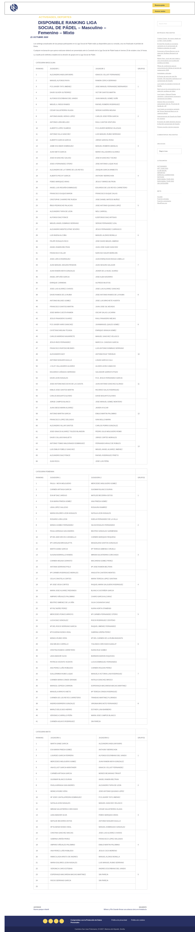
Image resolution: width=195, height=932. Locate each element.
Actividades (162, 166)
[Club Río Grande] (17, 7)
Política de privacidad (119, 920)
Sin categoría (162, 183)
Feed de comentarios (164, 201)
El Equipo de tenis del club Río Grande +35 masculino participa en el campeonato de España (169, 79)
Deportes (161, 172)
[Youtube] (61, 921)
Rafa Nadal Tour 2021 (165, 179)
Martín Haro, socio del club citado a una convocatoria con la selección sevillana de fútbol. (168, 61)
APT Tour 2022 (162, 168)
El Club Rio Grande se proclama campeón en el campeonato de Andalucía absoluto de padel (167, 46)
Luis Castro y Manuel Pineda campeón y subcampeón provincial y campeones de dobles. (169, 96)
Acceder (160, 197)
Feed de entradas (163, 199)
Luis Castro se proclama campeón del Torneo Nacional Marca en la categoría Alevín (168, 111)
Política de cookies (138, 920)
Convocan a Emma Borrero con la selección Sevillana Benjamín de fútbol (168, 53)
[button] (83, 898)
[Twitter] (50, 921)
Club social (162, 170)
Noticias (160, 177)
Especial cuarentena (165, 175)
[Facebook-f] (45, 921)
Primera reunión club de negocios (168, 127)
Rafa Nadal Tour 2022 (165, 181)
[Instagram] (56, 921)
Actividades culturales (164, 73)
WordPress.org (162, 203)
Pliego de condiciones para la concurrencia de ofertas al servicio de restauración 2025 (169, 68)
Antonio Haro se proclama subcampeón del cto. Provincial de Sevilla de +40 (168, 104)
